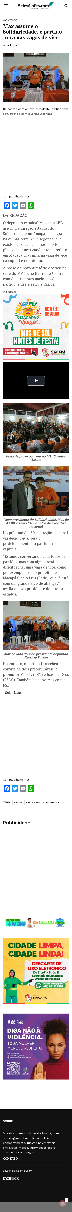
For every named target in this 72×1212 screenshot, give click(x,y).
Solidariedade (51, 802)
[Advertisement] (36, 155)
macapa (18, 802)
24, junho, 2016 (11, 45)
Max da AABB (33, 802)
